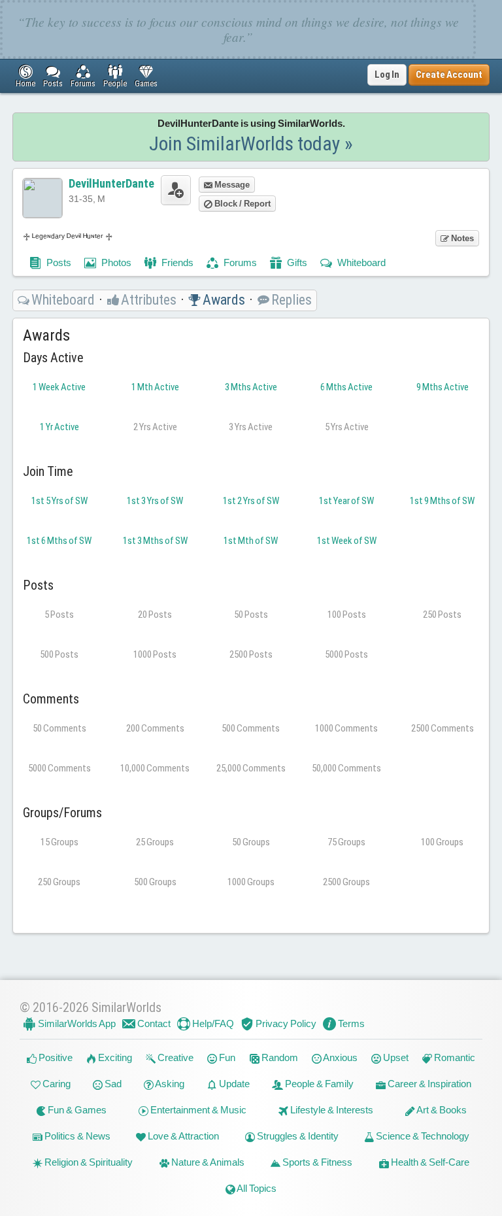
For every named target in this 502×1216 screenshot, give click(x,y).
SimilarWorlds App (76, 1023)
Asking (169, 1083)
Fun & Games (76, 1109)
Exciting (114, 1057)
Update (233, 1083)
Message (231, 185)
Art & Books (441, 1109)
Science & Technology (421, 1135)
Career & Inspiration (428, 1083)
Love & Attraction (182, 1135)
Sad (112, 1083)
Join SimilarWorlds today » (251, 143)
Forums (239, 262)
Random (278, 1057)
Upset (395, 1057)
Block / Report (241, 204)
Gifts (296, 262)
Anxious (340, 1057)
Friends (176, 262)
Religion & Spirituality (87, 1162)
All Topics (255, 1188)
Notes (461, 238)
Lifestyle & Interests (330, 1109)
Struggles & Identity (297, 1135)
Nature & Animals (206, 1162)
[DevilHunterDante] (42, 198)
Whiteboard (360, 262)
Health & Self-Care (429, 1162)
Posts (57, 262)
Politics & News (76, 1135)
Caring (56, 1083)
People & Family (318, 1083)
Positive (55, 1057)
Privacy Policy (285, 1023)
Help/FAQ (212, 1023)
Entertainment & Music (197, 1109)
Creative (174, 1057)
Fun (226, 1057)
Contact (153, 1023)
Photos (115, 262)
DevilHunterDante (111, 183)
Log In (387, 74)
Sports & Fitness (316, 1162)
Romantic (453, 1057)
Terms (350, 1023)
